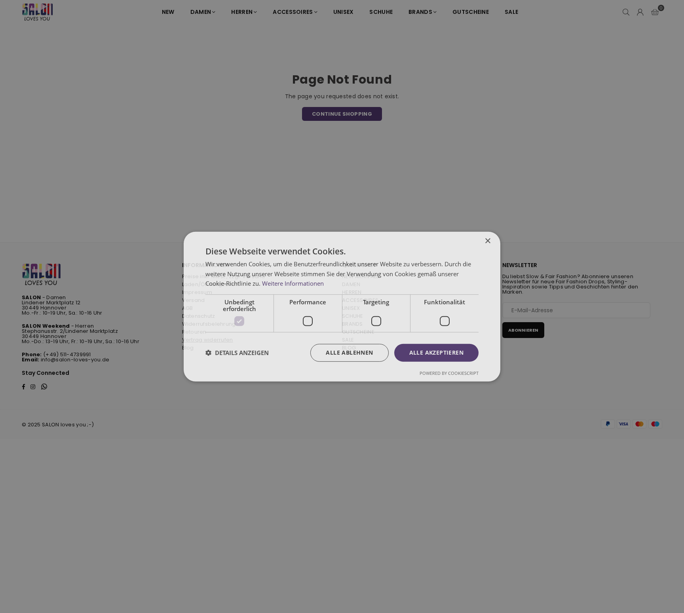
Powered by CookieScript (449, 373)
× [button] (487, 241)
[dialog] (342, 306)
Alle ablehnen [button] (349, 352)
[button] (237, 352)
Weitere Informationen (293, 283)
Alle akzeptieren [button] (436, 352)
